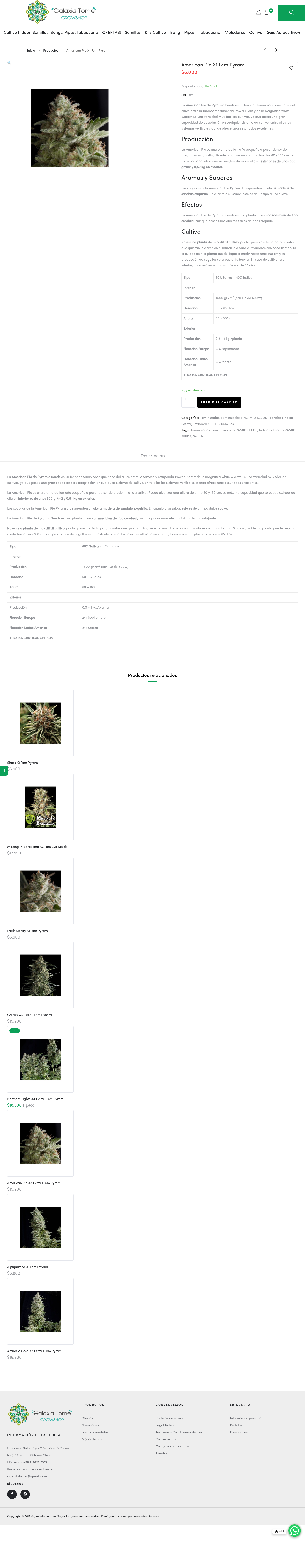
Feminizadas (210, 418)
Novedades (90, 1425)
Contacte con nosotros (172, 1446)
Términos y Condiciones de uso (179, 1432)
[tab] (152, 456)
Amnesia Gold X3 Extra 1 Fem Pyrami (34, 1351)
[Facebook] (4, 771)
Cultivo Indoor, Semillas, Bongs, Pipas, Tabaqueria (51, 33)
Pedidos (236, 1425)
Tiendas (162, 1453)
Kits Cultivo (155, 33)
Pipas (189, 33)
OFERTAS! (111, 33)
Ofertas (87, 1418)
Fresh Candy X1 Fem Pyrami (28, 931)
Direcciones (239, 1432)
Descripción (152, 456)
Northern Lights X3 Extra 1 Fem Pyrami (35, 1099)
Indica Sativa (269, 430)
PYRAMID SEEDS (207, 424)
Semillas (133, 33)
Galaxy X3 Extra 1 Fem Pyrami (29, 1015)
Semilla (198, 436)
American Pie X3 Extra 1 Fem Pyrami (34, 1183)
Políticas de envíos (169, 1418)
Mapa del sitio (92, 1439)
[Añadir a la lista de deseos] (292, 68)
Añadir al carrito (219, 402)
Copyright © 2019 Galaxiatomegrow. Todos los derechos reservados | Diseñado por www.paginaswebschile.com (83, 1516)
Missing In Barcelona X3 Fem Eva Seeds (37, 847)
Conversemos (166, 1439)
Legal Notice (165, 1425)
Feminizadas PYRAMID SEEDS (244, 418)
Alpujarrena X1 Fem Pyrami (27, 1267)
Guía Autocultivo (282, 33)
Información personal (246, 1418)
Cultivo (255, 33)
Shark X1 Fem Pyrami (23, 763)
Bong (175, 33)
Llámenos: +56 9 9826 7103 (27, 1462)
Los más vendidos (95, 1432)
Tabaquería (209, 33)
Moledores (234, 33)
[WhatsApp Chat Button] (294, 1530)
